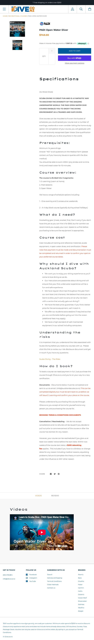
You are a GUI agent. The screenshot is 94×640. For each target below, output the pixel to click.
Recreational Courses (17, 16)
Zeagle (80, 611)
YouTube (32, 581)
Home (5, 16)
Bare (80, 578)
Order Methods (52, 584)
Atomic (80, 574)
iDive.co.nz (8, 636)
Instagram (33, 578)
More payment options (74, 63)
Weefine (81, 608)
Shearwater (82, 601)
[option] (17, 29)
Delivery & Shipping (54, 578)
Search (49, 574)
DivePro (81, 581)
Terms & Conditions (54, 581)
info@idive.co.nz (9, 579)
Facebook (33, 574)
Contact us (51, 588)
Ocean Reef (82, 598)
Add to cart (74, 51)
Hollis (80, 591)
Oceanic (81, 594)
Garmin (81, 588)
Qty (44, 56)
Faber (80, 584)
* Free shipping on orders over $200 (47, 2)
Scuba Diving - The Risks (49, 359)
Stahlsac (81, 604)
